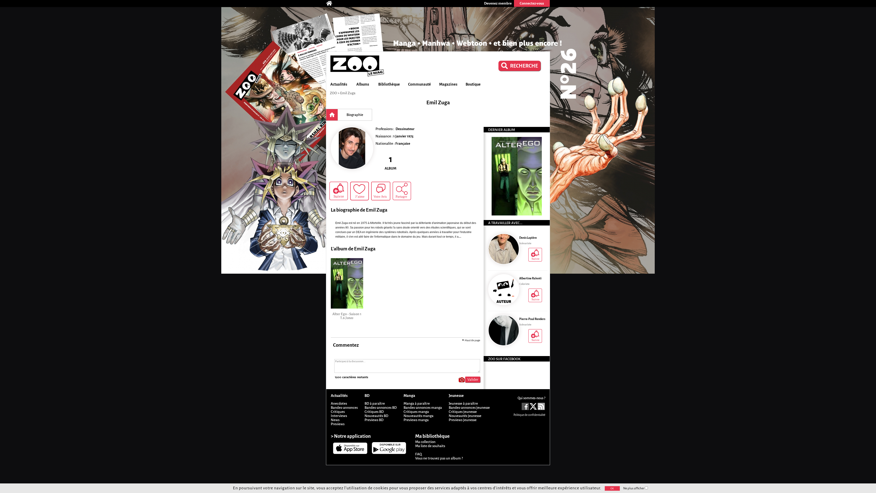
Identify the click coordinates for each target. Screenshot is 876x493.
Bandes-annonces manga (423, 407)
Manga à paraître (417, 403)
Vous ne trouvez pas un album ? (439, 458)
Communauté (419, 84)
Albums (362, 84)
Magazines (448, 84)
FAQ (418, 454)
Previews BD (374, 420)
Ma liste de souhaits (430, 446)
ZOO (333, 93)
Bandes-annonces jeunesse (469, 407)
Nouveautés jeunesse (465, 416)
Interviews (339, 416)
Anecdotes (339, 403)
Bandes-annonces (344, 407)
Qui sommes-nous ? (531, 398)
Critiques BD (374, 412)
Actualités (338, 84)
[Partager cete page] (402, 191)
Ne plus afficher (634, 488)
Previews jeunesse (463, 420)
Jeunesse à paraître (463, 403)
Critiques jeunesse (463, 412)
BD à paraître (375, 403)
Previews (337, 424)
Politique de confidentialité (529, 415)
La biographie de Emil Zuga (359, 210)
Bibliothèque (389, 84)
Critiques (338, 412)
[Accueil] (331, 3)
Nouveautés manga (418, 416)
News (335, 420)
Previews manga (416, 420)
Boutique (473, 84)
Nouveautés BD (376, 416)
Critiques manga (416, 412)
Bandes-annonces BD (381, 407)
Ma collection (425, 442)
